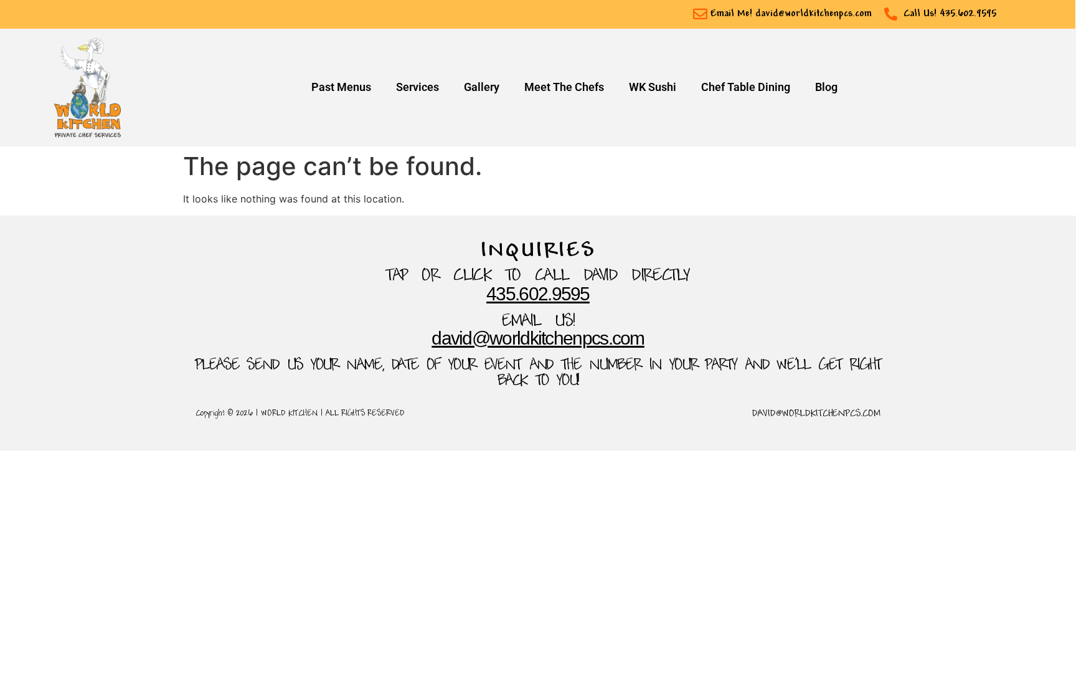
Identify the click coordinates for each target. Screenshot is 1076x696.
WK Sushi (652, 87)
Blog (826, 87)
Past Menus (341, 87)
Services (417, 87)
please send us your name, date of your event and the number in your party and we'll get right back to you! (538, 373)
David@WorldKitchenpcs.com (538, 338)
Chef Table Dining (745, 87)
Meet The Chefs (564, 87)
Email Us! (538, 321)
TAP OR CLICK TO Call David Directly (538, 276)
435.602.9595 (538, 294)
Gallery (481, 87)
